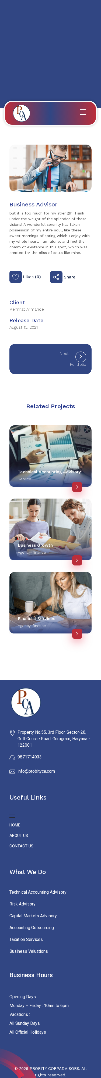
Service (24, 479)
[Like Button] (15, 277)
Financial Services (36, 618)
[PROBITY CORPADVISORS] (50, 702)
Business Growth (35, 545)
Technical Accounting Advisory (49, 471)
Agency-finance (32, 552)
